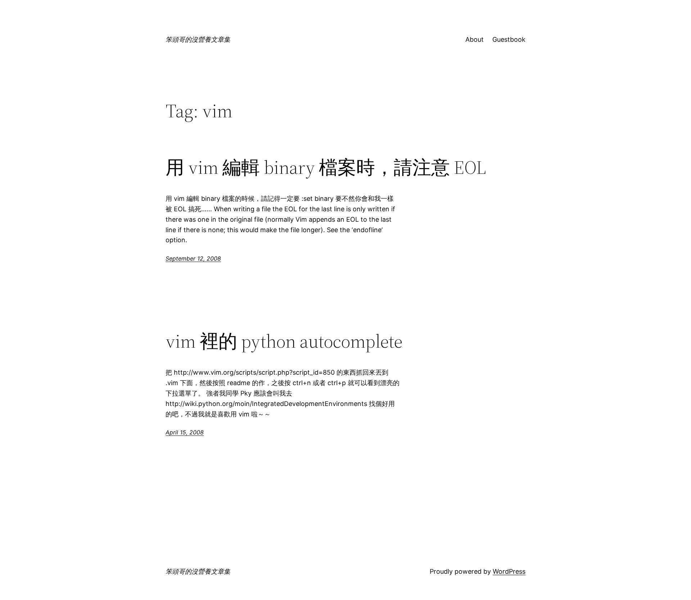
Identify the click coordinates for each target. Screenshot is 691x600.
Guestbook (508, 39)
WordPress (509, 571)
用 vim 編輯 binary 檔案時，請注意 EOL (326, 167)
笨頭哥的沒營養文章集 (198, 39)
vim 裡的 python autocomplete (284, 341)
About (474, 39)
